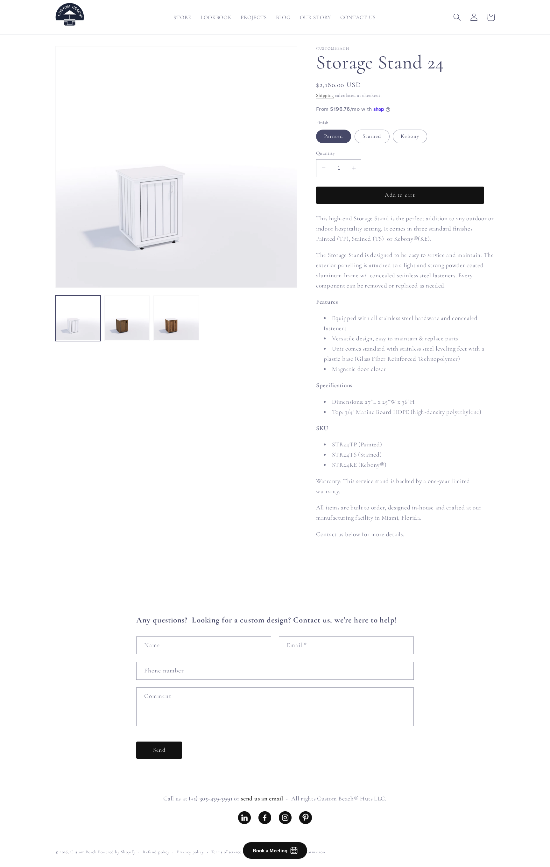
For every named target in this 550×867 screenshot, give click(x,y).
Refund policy (156, 852)
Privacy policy (190, 852)
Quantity (325, 153)
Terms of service (226, 852)
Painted (333, 136)
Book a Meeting (270, 850)
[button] (457, 17)
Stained (372, 136)
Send (159, 749)
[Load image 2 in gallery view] (127, 318)
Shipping (325, 95)
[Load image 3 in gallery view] (176, 318)
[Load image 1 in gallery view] (78, 318)
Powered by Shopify (117, 852)
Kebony (410, 136)
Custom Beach (83, 852)
